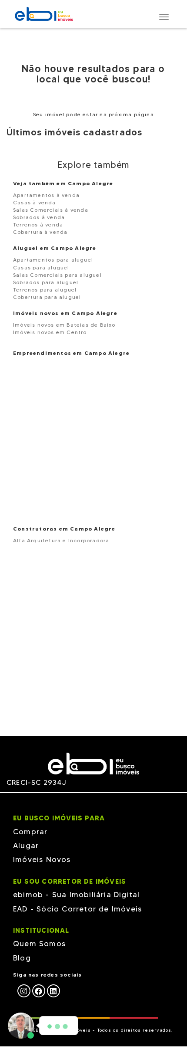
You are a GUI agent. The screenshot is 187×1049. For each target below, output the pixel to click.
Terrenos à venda (38, 224)
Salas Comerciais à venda (50, 210)
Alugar (26, 845)
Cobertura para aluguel (47, 297)
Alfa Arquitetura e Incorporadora (61, 540)
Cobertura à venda (40, 232)
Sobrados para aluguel (45, 282)
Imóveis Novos (42, 859)
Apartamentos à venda (46, 195)
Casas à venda (34, 202)
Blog (22, 958)
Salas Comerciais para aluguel (57, 275)
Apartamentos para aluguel (53, 259)
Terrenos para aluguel (45, 289)
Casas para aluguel (41, 267)
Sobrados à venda (39, 217)
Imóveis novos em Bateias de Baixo (64, 324)
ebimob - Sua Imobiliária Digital (76, 894)
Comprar (30, 831)
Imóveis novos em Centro (50, 332)
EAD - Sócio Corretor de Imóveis (77, 909)
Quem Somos (39, 943)
